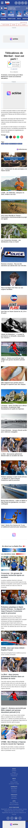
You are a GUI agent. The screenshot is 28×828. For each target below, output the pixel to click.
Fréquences (14, 775)
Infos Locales (14, 782)
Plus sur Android (14, 804)
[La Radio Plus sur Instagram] (20, 818)
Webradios (14, 798)
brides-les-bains (13, 143)
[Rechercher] (22, 2)
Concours (14, 792)
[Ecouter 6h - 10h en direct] (14, 550)
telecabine (20, 143)
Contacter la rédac (14, 783)
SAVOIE (13, 24)
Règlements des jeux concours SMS (14, 811)
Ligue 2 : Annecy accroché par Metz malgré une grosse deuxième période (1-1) (13, 710)
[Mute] (27, 8)
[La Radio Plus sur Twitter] (12, 818)
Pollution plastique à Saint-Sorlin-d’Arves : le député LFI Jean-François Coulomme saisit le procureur (13, 610)
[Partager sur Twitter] (10, 137)
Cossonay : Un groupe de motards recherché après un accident (12, 575)
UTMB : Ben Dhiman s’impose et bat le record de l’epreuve (13, 743)
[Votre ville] (16, 2)
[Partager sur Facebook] (6, 137)
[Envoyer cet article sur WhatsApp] (17, 137)
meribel (6, 143)
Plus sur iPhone (14, 802)
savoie (2, 143)
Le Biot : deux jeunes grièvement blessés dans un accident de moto (12, 676)
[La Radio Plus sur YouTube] (16, 818)
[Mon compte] (25, 2)
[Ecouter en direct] (19, 2)
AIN (19, 24)
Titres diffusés (14, 774)
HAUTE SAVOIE (5, 24)
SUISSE (24, 24)
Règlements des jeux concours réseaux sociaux (14, 809)
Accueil (3, 18)
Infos (19, 18)
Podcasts (14, 796)
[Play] (2, 8)
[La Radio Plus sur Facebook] (8, 818)
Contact (14, 770)
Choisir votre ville (23, 22)
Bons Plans (12, 18)
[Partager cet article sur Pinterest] (14, 137)
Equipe (14, 772)
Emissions (14, 790)
